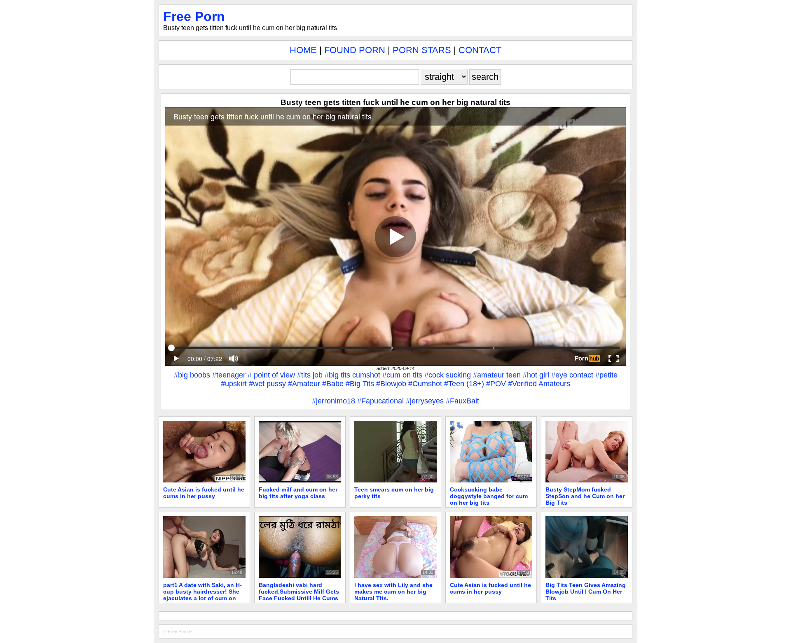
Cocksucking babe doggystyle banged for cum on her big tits (489, 496)
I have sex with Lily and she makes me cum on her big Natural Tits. (393, 591)
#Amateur (304, 384)
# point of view (271, 375)
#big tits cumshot (352, 375)
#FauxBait (462, 401)
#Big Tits (360, 384)
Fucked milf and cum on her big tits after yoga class (298, 492)
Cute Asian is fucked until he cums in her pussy (203, 492)
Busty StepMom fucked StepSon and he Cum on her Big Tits (585, 496)
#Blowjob (391, 384)
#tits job (310, 375)
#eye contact (572, 375)
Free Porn (194, 16)
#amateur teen (497, 375)
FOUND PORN (354, 50)
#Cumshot (425, 384)
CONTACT (480, 50)
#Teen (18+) (464, 384)
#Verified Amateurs (539, 384)
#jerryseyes (425, 401)
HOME (303, 50)
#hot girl (536, 375)
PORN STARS (422, 50)
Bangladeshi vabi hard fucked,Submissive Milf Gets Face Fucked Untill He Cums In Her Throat (299, 595)
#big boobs (192, 375)
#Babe (333, 384)
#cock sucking (447, 375)
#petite (606, 375)
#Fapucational (380, 401)
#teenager (229, 375)
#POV (496, 384)
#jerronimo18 (333, 401)
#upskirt (234, 384)
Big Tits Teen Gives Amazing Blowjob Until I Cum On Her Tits (585, 591)
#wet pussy (267, 384)
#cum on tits (402, 375)
